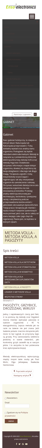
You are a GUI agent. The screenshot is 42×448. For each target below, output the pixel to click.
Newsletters (12, 398)
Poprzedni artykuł (24, 371)
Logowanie (27, 114)
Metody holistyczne (13, 79)
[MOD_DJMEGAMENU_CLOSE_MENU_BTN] (37, 21)
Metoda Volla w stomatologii (20, 267)
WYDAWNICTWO (10, 98)
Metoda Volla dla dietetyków (20, 262)
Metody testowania (13, 59)
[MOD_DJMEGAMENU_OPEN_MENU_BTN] (32, 16)
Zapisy (10, 72)
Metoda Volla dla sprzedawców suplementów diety (19, 279)
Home (6, 27)
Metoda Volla (12, 257)
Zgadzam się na (16, 414)
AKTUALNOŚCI (9, 92)
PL (35, 114)
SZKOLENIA (8, 40)
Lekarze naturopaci (13, 53)
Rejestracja (18, 114)
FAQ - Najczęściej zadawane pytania (19, 85)
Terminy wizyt (13, 66)
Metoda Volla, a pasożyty (18, 287)
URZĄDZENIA (9, 34)
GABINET (7, 46)
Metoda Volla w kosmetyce (19, 272)
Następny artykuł (21, 375)
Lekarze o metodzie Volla (18, 292)
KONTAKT (8, 105)
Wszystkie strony (14, 297)
